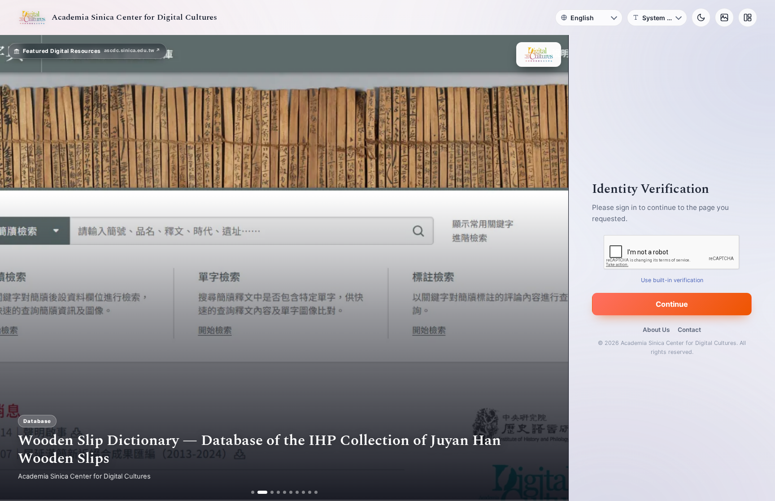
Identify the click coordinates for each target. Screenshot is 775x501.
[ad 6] (290, 492)
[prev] (16, 268)
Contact (689, 329)
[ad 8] (303, 492)
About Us (656, 329)
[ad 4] (278, 492)
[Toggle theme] (701, 17)
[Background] (724, 17)
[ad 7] (297, 492)
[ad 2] (259, 492)
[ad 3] (269, 492)
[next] (552, 268)
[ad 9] (309, 492)
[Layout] (747, 17)
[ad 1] (252, 492)
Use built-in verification (672, 280)
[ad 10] (316, 492)
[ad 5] (284, 492)
